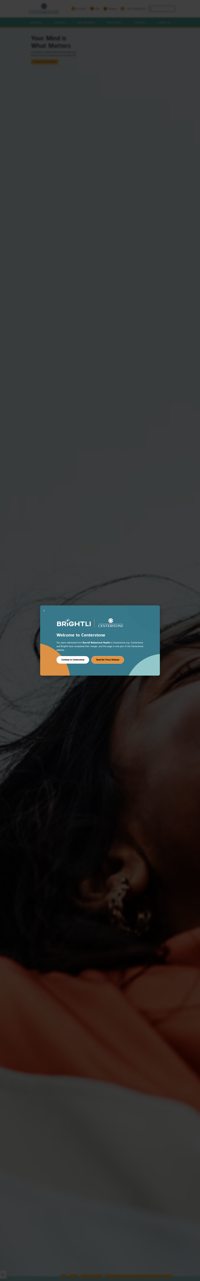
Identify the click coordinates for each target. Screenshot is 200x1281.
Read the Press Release (107, 659)
